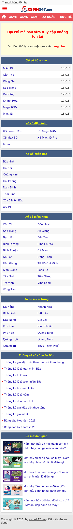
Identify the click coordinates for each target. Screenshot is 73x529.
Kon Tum (9, 326)
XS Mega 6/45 (47, 131)
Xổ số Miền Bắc (13, 200)
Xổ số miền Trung (36, 299)
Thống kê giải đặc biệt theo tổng (24, 407)
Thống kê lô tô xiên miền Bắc (22, 381)
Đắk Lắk (43, 313)
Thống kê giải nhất (16, 414)
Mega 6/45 (10, 107)
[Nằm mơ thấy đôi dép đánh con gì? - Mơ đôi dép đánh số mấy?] (13, 504)
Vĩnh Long (44, 282)
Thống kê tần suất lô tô (19, 388)
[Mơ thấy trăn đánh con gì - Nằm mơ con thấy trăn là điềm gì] (13, 476)
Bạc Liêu (8, 237)
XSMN (24, 16)
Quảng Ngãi (10, 339)
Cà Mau (43, 250)
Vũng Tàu (9, 289)
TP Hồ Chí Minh (48, 263)
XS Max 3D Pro (47, 137)
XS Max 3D (10, 137)
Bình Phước (45, 243)
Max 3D (8, 113)
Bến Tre (43, 237)
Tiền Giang (45, 276)
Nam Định (9, 187)
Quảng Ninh (10, 174)
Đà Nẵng (8, 94)
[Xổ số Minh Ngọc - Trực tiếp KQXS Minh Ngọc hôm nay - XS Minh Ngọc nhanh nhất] (36, 9)
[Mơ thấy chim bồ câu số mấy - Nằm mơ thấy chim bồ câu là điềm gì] (13, 462)
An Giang (43, 230)
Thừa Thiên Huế (48, 345)
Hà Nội (7, 168)
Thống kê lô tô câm (16, 394)
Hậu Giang (10, 263)
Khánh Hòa (10, 100)
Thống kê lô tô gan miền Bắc (22, 368)
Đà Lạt (7, 256)
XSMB (13, 16)
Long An (43, 269)
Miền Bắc (9, 68)
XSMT (35, 16)
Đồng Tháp (45, 256)
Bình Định (9, 313)
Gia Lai (42, 319)
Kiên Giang (10, 269)
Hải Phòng (9, 181)
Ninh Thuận (45, 326)
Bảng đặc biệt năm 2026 (19, 420)
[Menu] (4, 8)
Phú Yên (8, 332)
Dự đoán (48, 16)
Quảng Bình (45, 332)
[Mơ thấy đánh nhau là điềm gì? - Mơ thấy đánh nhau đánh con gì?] (13, 490)
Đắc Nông (9, 319)
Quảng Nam (45, 339)
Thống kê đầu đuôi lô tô (19, 401)
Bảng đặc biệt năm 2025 (19, 427)
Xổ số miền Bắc (36, 153)
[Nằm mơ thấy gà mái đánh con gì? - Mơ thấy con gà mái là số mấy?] (13, 447)
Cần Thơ (8, 74)
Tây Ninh (9, 276)
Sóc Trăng (9, 87)
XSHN (7, 207)
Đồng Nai (9, 81)
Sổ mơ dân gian (36, 436)
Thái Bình (9, 194)
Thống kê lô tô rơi (15, 375)
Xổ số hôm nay (36, 60)
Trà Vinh (8, 282)
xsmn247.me (37, 519)
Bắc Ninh (9, 161)
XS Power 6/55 (12, 131)
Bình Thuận (10, 250)
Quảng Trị (9, 345)
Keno (6, 144)
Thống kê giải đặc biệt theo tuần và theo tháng (34, 362)
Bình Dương (11, 243)
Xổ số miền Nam (36, 216)
